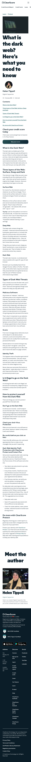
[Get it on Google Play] (20, 644)
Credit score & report (14, 667)
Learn (4, 14)
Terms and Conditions (9, 743)
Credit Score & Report (7, 7)
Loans (26, 7)
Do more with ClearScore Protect (13, 125)
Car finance (15, 682)
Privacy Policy (6, 740)
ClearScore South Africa (15, 711)
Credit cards (14, 673)
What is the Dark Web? (9, 105)
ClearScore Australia (15, 697)
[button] (28, 3)
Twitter (24, 656)
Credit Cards (19, 7)
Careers (14, 653)
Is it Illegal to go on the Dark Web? (13, 117)
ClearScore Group (15, 722)
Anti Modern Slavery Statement (11, 745)
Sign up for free (15, 657)
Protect (10, 14)
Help (13, 693)
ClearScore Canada (15, 717)
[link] (15, 142)
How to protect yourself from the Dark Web (14, 121)
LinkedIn (24, 664)
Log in (14, 662)
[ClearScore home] (8, 2)
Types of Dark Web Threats (11, 113)
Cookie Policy (6, 751)
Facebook (24, 653)
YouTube (24, 660)
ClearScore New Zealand (15, 704)
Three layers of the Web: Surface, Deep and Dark (14, 109)
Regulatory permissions (9, 748)
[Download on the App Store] (8, 644)
